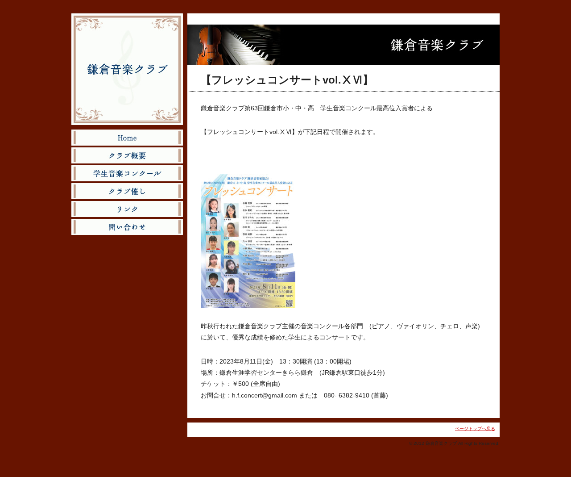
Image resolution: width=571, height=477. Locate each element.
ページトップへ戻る (475, 428)
